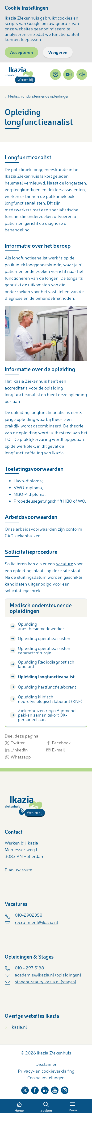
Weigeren (57, 52)
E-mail (58, 750)
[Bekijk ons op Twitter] (25, 1089)
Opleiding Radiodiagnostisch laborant (46, 664)
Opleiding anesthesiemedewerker (41, 626)
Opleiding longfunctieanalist (46, 676)
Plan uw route (18, 870)
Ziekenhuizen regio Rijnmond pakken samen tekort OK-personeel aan (47, 715)
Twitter (18, 743)
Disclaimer (46, 1064)
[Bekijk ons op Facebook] (35, 1089)
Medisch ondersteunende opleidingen (38, 96)
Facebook (61, 743)
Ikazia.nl (19, 1027)
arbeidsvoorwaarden (36, 529)
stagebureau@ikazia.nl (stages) (45, 981)
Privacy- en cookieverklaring (46, 1071)
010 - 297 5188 (29, 968)
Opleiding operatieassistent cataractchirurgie (45, 650)
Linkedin (19, 750)
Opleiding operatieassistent (45, 638)
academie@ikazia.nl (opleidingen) (48, 975)
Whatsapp (21, 757)
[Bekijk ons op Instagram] (64, 1089)
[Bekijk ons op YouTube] (55, 1089)
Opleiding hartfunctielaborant (47, 687)
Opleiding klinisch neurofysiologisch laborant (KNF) (50, 699)
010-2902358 (28, 915)
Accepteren (21, 52)
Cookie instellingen (46, 1077)
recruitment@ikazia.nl (36, 922)
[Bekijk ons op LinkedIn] (45, 1089)
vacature (64, 563)
